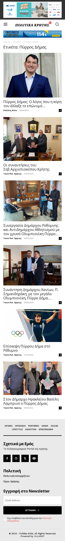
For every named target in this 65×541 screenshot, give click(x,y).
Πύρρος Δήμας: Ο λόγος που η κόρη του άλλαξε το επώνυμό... (32, 103)
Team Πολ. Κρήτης (12, 173)
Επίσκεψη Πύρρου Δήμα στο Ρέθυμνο (26, 348)
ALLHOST (39, 536)
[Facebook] (7, 458)
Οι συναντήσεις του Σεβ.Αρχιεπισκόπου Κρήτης (26, 167)
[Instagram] (16, 458)
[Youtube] (34, 458)
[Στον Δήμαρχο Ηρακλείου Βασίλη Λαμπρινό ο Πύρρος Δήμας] (32, 378)
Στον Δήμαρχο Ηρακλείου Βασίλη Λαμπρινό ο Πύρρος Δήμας (30, 401)
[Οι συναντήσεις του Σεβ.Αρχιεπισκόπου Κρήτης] (32, 139)
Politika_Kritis (10, 110)
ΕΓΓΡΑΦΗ (30, 510)
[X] (25, 458)
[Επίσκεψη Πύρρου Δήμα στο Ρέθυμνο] (32, 325)
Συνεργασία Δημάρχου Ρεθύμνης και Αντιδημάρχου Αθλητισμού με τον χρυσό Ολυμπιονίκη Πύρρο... (31, 229)
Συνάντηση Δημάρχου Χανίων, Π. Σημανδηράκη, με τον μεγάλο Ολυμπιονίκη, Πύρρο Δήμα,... (30, 293)
